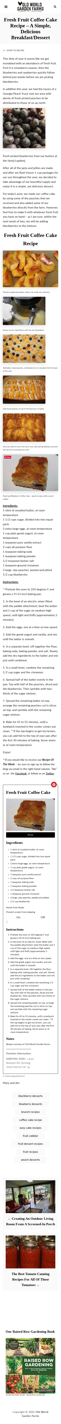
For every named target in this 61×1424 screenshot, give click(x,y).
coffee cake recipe (30, 1120)
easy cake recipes (30, 1128)
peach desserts (30, 1159)
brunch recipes (30, 1112)
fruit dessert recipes (30, 1143)
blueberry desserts (30, 1104)
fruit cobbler (30, 1136)
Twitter (50, 773)
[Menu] (6, 7)
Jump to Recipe (15, 50)
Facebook (21, 773)
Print (30, 835)
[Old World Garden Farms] (30, 6)
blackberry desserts (30, 1096)
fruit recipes (30, 1151)
